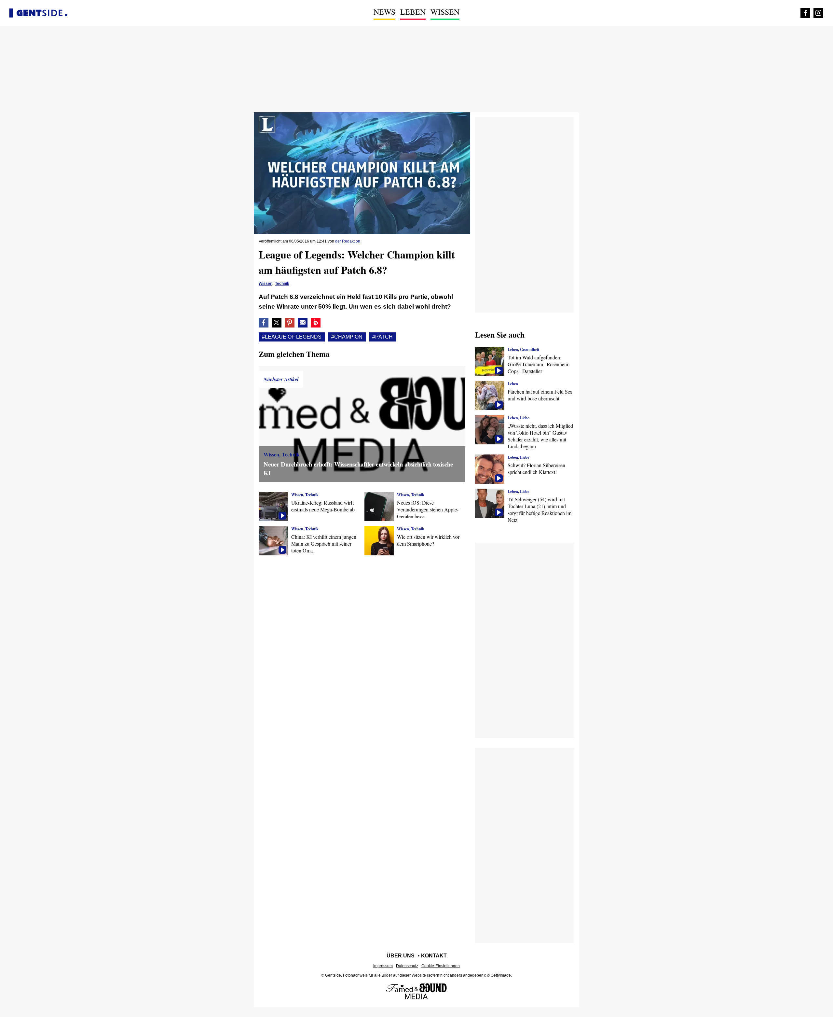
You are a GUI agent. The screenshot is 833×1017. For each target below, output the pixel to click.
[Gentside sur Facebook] (805, 13)
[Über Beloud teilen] (316, 322)
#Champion (346, 337)
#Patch (382, 337)
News (384, 12)
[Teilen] (289, 322)
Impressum (383, 966)
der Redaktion (347, 241)
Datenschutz (407, 966)
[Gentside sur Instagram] (818, 13)
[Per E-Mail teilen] (302, 322)
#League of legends (291, 337)
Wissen (444, 12)
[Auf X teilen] (276, 322)
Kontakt (434, 955)
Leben (413, 12)
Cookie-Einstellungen (440, 966)
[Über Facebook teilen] (263, 322)
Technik (282, 283)
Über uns (401, 955)
